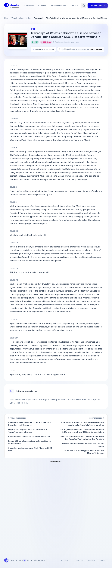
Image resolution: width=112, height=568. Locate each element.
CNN (29, 18)
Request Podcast (97, 5)
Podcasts (42, 5)
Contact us (78, 560)
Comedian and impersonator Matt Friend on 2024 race (30, 449)
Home (6, 18)
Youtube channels (58, 5)
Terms (102, 560)
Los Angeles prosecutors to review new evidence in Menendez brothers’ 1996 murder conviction (82, 430)
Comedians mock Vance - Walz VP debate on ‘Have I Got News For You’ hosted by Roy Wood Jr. (81, 437)
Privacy (91, 560)
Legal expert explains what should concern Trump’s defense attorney (27, 430)
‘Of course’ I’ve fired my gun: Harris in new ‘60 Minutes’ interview (84, 452)
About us (74, 5)
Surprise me (29, 5)
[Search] (83, 5)
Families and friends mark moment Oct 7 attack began (83, 444)
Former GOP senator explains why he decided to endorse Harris (29, 442)
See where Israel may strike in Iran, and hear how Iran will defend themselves (29, 423)
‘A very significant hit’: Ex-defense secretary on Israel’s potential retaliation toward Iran (82, 423)
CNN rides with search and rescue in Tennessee (29, 436)
